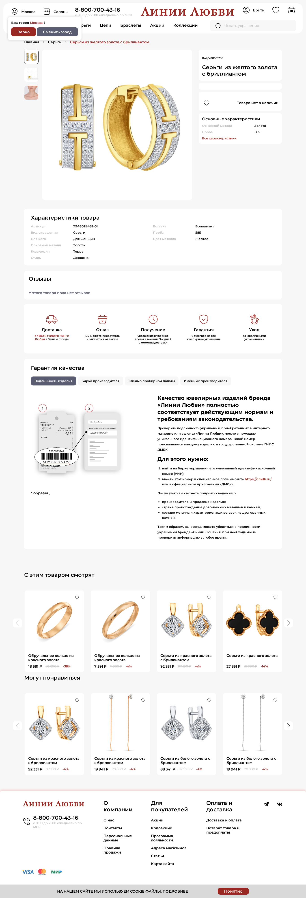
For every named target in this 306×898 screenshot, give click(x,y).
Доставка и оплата (224, 820)
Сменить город (57, 32)
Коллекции (185, 25)
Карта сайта (162, 864)
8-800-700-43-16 (97, 10)
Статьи (157, 856)
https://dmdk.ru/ (258, 479)
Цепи (105, 25)
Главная (31, 42)
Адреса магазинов (169, 848)
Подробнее (175, 891)
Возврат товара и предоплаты (222, 830)
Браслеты (130, 25)
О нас (108, 820)
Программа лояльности (162, 838)
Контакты (112, 828)
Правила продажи (112, 850)
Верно (23, 32)
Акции (157, 25)
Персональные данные (117, 838)
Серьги (83, 25)
